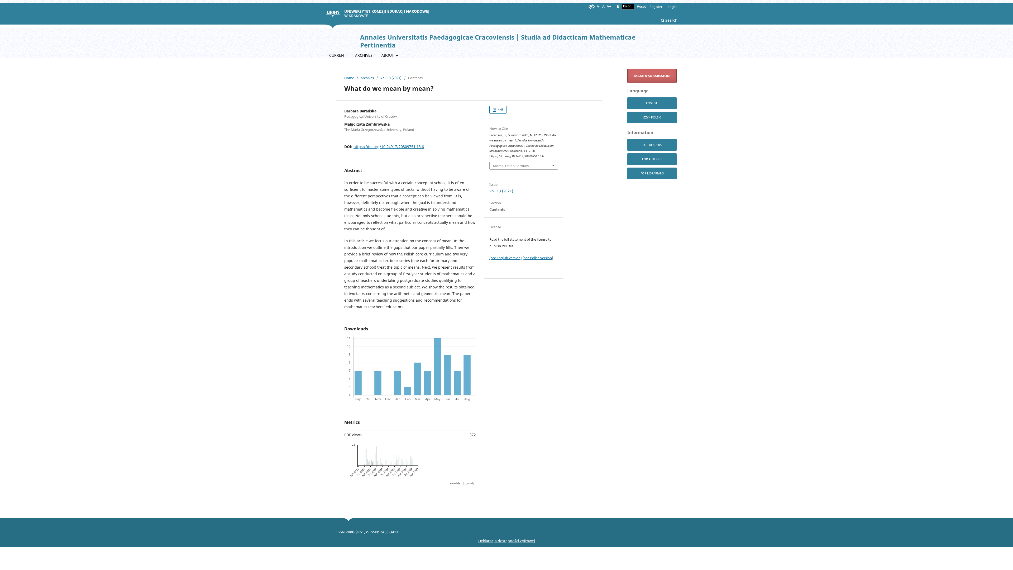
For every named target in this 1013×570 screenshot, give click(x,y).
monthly (455, 483)
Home (349, 77)
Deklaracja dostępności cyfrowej (506, 540)
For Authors (652, 159)
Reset (641, 6)
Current (337, 55)
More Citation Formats (511, 165)
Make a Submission (652, 75)
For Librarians (652, 173)
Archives (363, 55)
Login (672, 6)
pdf (500, 109)
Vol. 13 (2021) (391, 77)
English (652, 103)
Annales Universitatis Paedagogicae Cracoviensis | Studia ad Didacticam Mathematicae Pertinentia (497, 41)
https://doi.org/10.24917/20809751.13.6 (388, 146)
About (388, 55)
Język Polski (652, 117)
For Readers (652, 145)
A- (598, 6)
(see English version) (505, 257)
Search (670, 20)
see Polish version (538, 257)
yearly (470, 483)
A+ (609, 6)
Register (655, 6)
